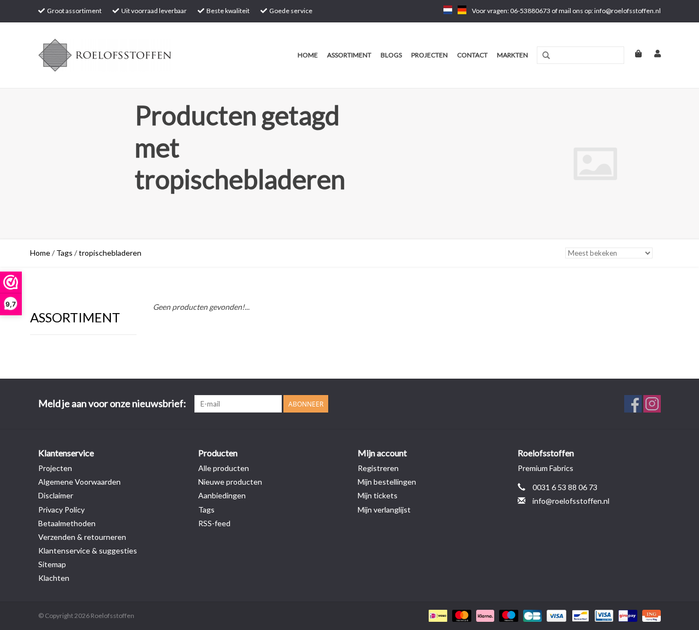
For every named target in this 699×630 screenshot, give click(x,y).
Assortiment (349, 55)
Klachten (53, 577)
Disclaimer (55, 495)
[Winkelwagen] (633, 53)
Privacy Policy (61, 509)
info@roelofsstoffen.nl (570, 500)
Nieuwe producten (230, 481)
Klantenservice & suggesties (87, 550)
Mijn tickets (378, 495)
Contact (472, 55)
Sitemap (52, 564)
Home (308, 55)
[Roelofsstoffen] (121, 55)
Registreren (378, 468)
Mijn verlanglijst (384, 509)
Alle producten (223, 468)
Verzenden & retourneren (82, 536)
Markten (512, 55)
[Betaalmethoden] (436, 615)
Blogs (391, 55)
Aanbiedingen (222, 495)
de (462, 9)
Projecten (429, 55)
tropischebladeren (110, 252)
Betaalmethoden (67, 523)
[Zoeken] (546, 55)
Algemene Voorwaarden (79, 481)
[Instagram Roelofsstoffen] (652, 404)
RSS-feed (214, 523)
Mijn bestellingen (387, 481)
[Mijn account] (652, 53)
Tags (64, 252)
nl (447, 9)
